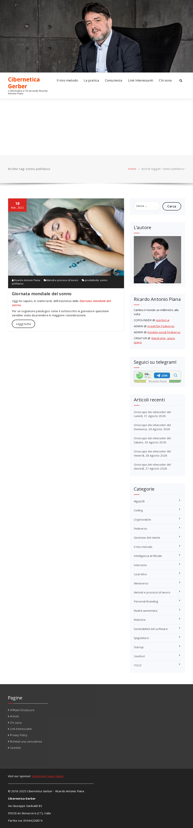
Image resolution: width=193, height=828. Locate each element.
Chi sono (165, 80)
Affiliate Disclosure (22, 710)
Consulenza (114, 80)
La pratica (91, 80)
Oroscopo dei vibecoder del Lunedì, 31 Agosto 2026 (152, 414)
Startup (139, 647)
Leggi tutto (23, 324)
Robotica (140, 619)
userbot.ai (162, 320)
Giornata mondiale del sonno (41, 293)
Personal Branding (146, 601)
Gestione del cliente (147, 537)
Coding (138, 510)
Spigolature (141, 638)
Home (132, 169)
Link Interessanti (140, 80)
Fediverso (140, 528)
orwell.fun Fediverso (160, 326)
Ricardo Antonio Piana (27, 280)
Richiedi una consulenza (26, 741)
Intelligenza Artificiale (148, 556)
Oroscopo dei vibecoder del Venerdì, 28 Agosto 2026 (152, 453)
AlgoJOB (139, 501)
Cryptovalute (142, 519)
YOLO (138, 665)
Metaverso (141, 583)
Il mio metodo (67, 80)
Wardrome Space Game (48, 776)
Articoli (14, 716)
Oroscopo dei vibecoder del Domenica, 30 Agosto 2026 (152, 427)
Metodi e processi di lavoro (62, 280)
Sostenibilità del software (151, 629)
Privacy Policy (18, 735)
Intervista (140, 565)
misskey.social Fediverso (163, 332)
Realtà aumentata (145, 610)
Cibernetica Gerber (24, 83)
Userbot (139, 656)
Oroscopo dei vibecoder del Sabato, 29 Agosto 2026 (152, 440)
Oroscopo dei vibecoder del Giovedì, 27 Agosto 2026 (152, 466)
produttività (92, 280)
